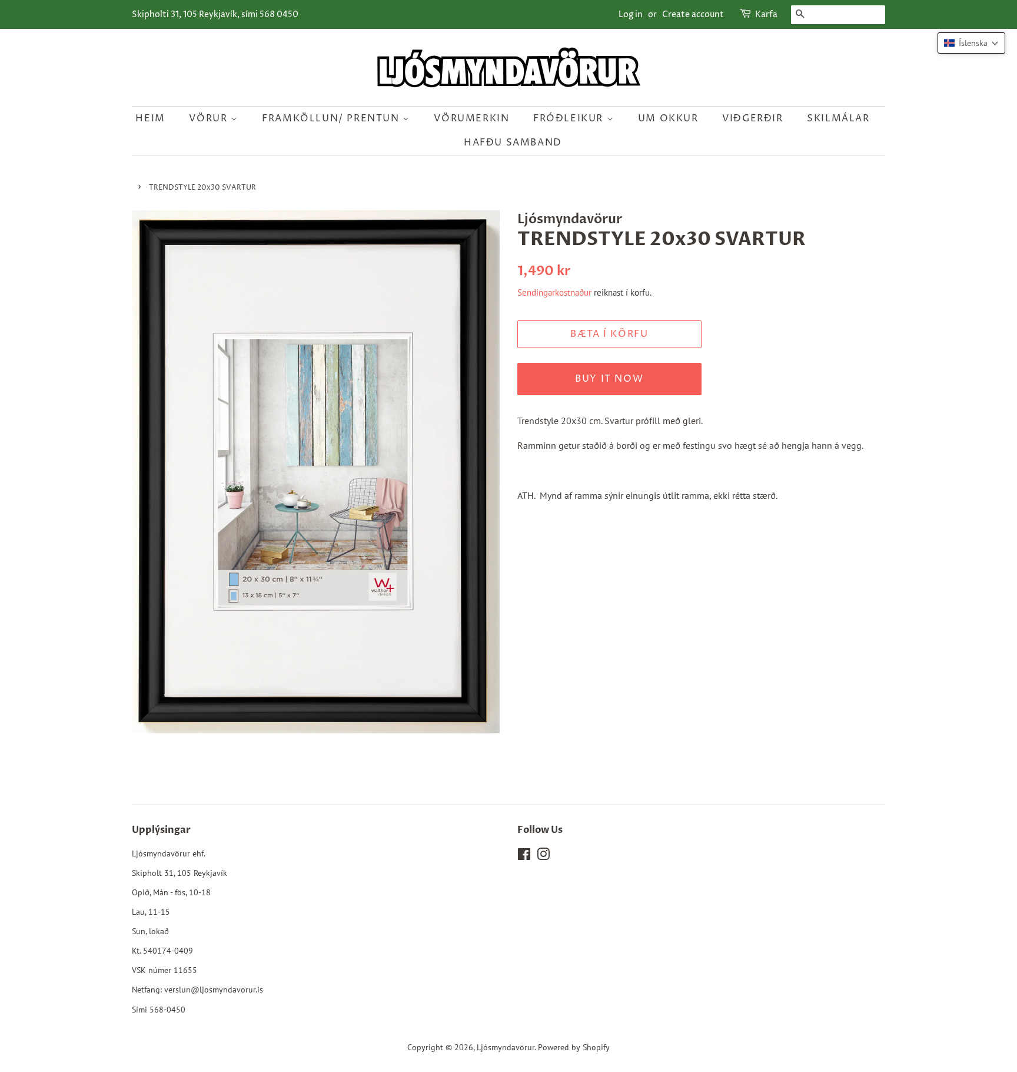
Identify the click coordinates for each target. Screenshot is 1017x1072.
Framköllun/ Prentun (332, 118)
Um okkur (668, 118)
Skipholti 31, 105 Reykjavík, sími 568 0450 (215, 14)
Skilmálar (838, 118)
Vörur (210, 118)
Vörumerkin (471, 118)
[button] (971, 43)
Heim (150, 118)
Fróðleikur (570, 118)
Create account (693, 14)
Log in (631, 14)
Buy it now (609, 378)
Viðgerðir (752, 118)
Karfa (766, 14)
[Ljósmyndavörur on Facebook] (524, 856)
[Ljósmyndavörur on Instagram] (543, 856)
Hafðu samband (513, 142)
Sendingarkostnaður (554, 292)
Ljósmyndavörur (505, 1047)
